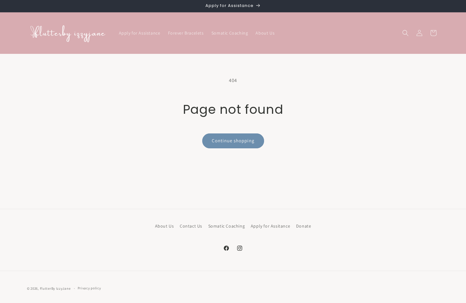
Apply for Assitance (270, 226)
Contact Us (191, 226)
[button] (405, 33)
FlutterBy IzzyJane (55, 288)
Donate (303, 226)
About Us (164, 226)
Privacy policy (89, 288)
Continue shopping (233, 141)
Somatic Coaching (226, 226)
